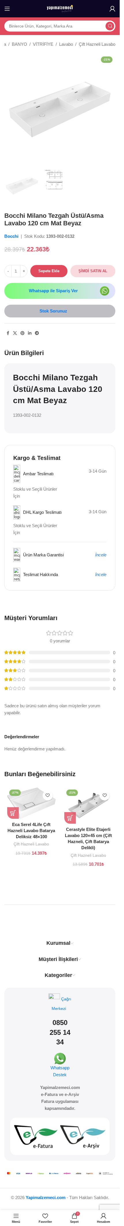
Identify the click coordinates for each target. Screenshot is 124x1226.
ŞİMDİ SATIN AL (92, 271)
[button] (13, 813)
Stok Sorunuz (53, 310)
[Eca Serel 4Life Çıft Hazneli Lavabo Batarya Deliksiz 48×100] (31, 803)
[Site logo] (60, 8)
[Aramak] (110, 26)
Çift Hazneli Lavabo (97, 44)
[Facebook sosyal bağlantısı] (7, 333)
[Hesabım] (112, 8)
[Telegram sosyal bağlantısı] (37, 333)
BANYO (19, 44)
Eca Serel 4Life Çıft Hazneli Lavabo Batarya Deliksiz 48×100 (31, 830)
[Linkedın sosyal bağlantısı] (29, 333)
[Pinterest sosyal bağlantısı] (22, 333)
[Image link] (104, 290)
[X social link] (15, 333)
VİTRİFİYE (43, 44)
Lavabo (66, 44)
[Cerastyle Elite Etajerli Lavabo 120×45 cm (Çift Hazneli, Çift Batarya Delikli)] (88, 806)
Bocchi (12, 236)
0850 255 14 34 (60, 1032)
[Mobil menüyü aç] (7, 8)
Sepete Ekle (48, 271)
